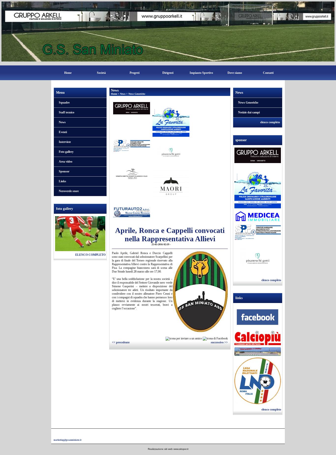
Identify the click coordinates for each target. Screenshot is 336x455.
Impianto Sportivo (201, 73)
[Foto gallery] (80, 233)
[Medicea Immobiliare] (257, 216)
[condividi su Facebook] (215, 338)
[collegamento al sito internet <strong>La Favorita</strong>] (171, 119)
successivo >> (219, 342)
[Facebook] (257, 318)
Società (101, 73)
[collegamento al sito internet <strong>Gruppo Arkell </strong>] (131, 108)
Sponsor (64, 171)
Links (62, 181)
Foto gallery (66, 151)
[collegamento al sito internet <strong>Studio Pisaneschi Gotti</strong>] (171, 152)
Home (68, 73)
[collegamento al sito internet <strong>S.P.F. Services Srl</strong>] (131, 145)
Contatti (268, 73)
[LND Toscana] (257, 381)
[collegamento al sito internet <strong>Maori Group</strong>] (171, 186)
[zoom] (200, 331)
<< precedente (121, 342)
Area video (65, 161)
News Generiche (136, 93)
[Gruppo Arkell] (257, 156)
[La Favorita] (257, 187)
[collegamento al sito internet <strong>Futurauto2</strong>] (131, 211)
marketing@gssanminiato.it (67, 440)
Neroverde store (69, 191)
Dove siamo (235, 73)
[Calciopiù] (257, 338)
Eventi (63, 132)
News (62, 122)
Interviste (65, 142)
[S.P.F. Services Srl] (257, 232)
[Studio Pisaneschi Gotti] (257, 259)
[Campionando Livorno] (257, 352)
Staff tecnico (66, 112)
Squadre (64, 102)
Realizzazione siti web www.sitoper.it (168, 449)
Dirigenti (167, 73)
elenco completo (90, 255)
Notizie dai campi (249, 112)
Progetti (134, 73)
